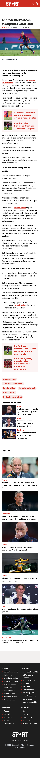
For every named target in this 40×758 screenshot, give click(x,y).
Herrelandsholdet (27, 388)
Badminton (6, 637)
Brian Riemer (20, 207)
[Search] (33, 3)
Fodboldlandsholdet (12, 397)
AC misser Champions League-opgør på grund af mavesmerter (25, 115)
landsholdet (20, 305)
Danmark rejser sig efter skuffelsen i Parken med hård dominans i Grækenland (23, 363)
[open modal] (37, 3)
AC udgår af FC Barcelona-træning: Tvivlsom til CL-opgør (24, 126)
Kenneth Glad (10, 60)
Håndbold (6, 514)
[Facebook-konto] (20, 753)
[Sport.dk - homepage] (12, 4)
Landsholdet (9, 388)
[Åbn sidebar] (3, 3)
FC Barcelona (9, 379)
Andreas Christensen (12, 383)
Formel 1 (5, 480)
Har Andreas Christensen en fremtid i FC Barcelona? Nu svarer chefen (25, 350)
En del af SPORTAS (20, 740)
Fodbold (6, 27)
